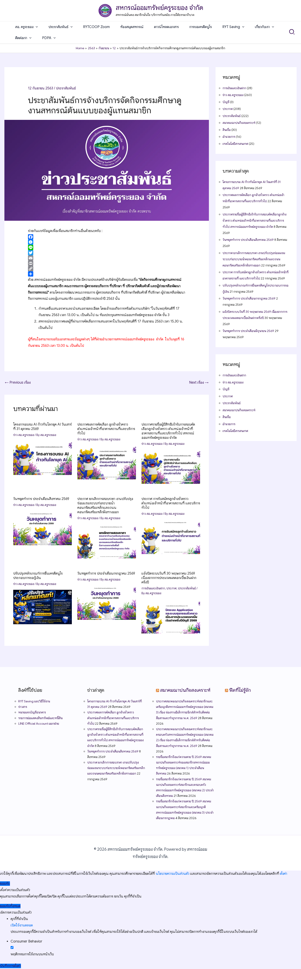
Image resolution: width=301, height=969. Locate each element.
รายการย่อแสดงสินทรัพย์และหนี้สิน (40, 718)
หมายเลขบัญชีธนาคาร (32, 712)
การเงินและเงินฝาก (153, 588)
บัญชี (226, 102)
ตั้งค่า (283, 873)
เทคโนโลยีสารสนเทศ (235, 144)
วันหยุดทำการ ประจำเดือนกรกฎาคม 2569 (106, 573)
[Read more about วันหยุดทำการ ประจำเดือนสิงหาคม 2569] (42, 528)
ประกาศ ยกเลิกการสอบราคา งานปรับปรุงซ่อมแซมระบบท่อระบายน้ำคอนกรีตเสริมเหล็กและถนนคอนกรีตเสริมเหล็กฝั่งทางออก (105, 505)
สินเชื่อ (227, 130)
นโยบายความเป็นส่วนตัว (172, 873)
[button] (35, 26)
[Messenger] (107, 242)
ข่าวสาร (22, 707)
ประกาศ (171, 588)
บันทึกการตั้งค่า (10, 966)
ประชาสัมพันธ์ (66, 88)
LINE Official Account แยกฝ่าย (38, 724)
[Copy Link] (107, 268)
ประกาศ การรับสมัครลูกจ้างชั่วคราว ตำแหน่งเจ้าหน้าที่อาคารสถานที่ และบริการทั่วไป (170, 503)
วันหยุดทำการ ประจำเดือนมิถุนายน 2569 (248, 331)
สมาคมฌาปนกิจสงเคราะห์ (239, 123)
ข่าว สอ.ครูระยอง (23, 435)
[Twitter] (107, 252)
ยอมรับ (5, 883)
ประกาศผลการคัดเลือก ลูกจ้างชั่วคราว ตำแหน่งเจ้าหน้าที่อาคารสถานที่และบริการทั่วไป (106, 428)
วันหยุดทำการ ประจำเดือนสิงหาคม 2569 (41, 499)
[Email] (107, 258)
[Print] (107, 263)
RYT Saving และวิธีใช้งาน (34, 701)
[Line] (107, 247)
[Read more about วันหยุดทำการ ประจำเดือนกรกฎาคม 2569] (106, 602)
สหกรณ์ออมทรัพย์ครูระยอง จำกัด (159, 8)
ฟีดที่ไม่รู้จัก (240, 690)
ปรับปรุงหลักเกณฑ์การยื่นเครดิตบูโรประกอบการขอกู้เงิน (38, 575)
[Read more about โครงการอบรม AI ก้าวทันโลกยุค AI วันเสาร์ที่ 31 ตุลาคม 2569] (42, 458)
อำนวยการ (229, 137)
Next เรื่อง (198, 382)
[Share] (107, 274)
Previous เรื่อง (18, 382)
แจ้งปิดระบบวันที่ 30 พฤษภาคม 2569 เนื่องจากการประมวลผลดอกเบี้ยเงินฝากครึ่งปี (168, 577)
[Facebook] (107, 236)
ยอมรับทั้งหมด (10, 906)
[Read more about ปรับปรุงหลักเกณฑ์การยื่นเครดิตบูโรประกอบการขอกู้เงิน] (42, 607)
